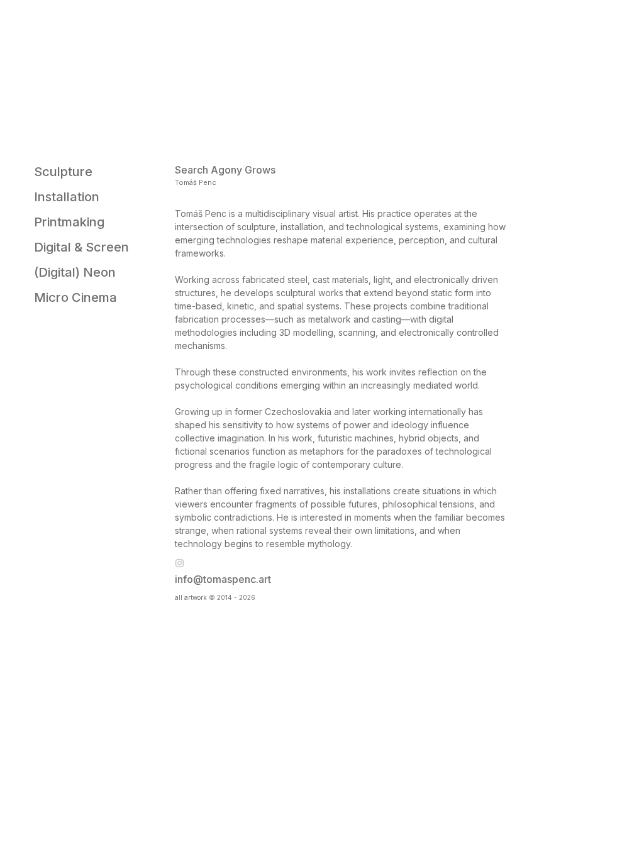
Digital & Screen (81, 247)
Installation (66, 196)
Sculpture (63, 171)
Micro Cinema (75, 297)
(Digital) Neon (75, 272)
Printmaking (69, 222)
